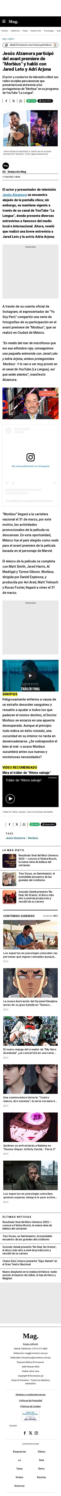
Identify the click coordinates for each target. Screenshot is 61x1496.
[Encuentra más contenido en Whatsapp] (20, 101)
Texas (25, 31)
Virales (19, 1477)
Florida (5, 31)
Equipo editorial (30, 1344)
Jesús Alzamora (15, 838)
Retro (41, 1468)
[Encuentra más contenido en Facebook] (6, 101)
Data (41, 1460)
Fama (19, 1468)
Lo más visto (13, 850)
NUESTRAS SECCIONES (30, 1444)
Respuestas (19, 1451)
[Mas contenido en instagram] (36, 1433)
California (15, 31)
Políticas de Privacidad (30, 1400)
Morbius (33, 838)
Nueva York (36, 31)
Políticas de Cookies (30, 1406)
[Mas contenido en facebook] (25, 1433)
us (19, 1460)
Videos (41, 1451)
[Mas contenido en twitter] (31, 1433)
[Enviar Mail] (4, 172)
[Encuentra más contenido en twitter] (13, 101)
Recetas (41, 1477)
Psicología (49, 31)
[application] (30, 791)
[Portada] (30, 1341)
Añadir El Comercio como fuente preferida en (31, 45)
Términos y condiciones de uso (30, 1394)
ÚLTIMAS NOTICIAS (17, 1217)
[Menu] (5, 21)
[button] (10, 798)
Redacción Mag (17, 171)
